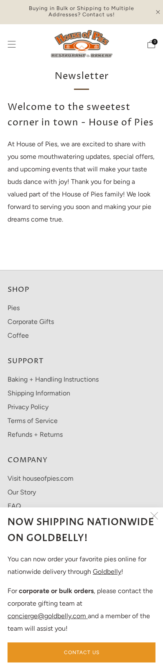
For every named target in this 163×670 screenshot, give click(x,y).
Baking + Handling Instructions (53, 379)
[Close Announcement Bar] (158, 12)
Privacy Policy (28, 407)
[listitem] (81, 12)
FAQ (14, 506)
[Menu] (12, 44)
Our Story (22, 492)
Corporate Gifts (31, 322)
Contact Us (81, 652)
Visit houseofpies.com (41, 478)
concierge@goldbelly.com (48, 616)
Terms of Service (33, 421)
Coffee (18, 335)
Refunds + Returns (35, 434)
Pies (14, 308)
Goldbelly (107, 572)
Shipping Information (39, 393)
